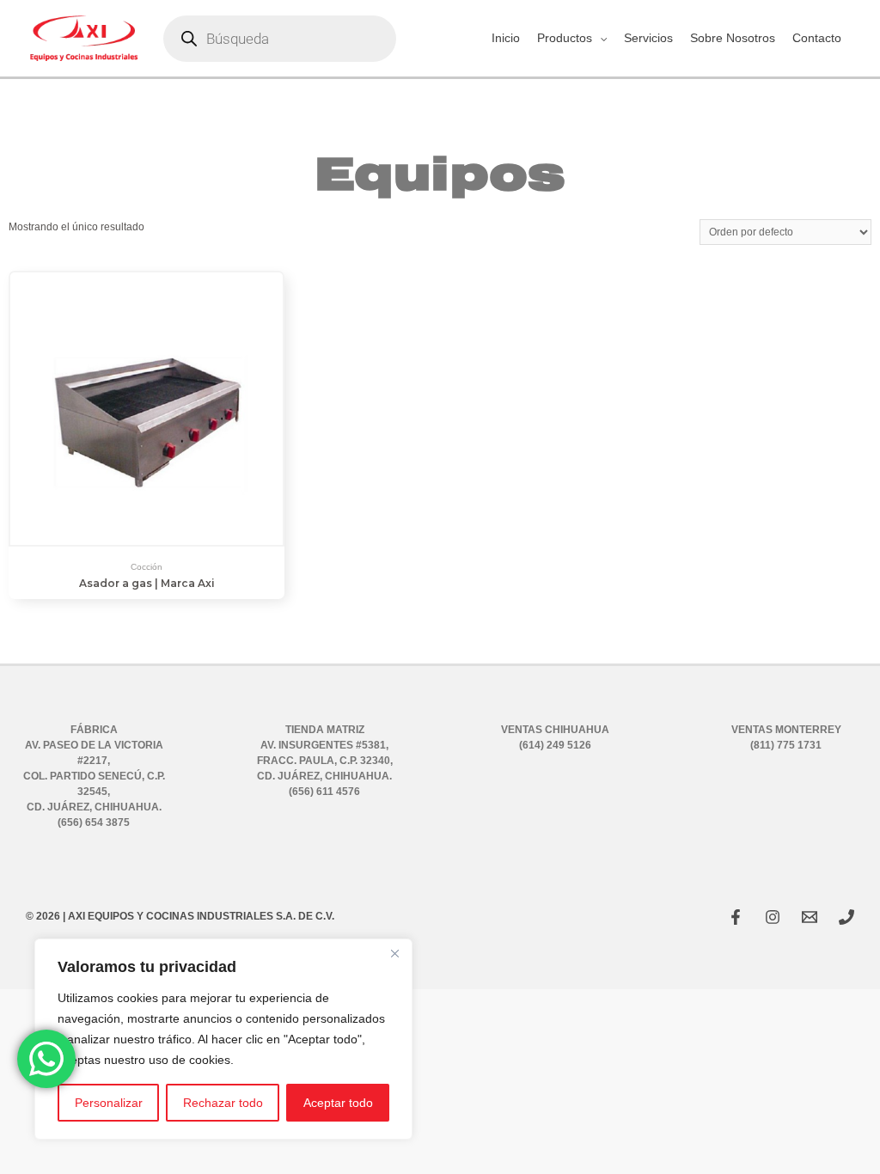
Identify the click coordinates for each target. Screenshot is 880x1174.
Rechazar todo (223, 1103)
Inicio (506, 38)
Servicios (648, 38)
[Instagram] (772, 917)
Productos (564, 38)
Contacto (816, 38)
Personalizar (109, 1103)
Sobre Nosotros (732, 38)
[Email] (809, 917)
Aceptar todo (338, 1103)
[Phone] (846, 917)
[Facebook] (735, 917)
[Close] (394, 953)
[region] (223, 1039)
